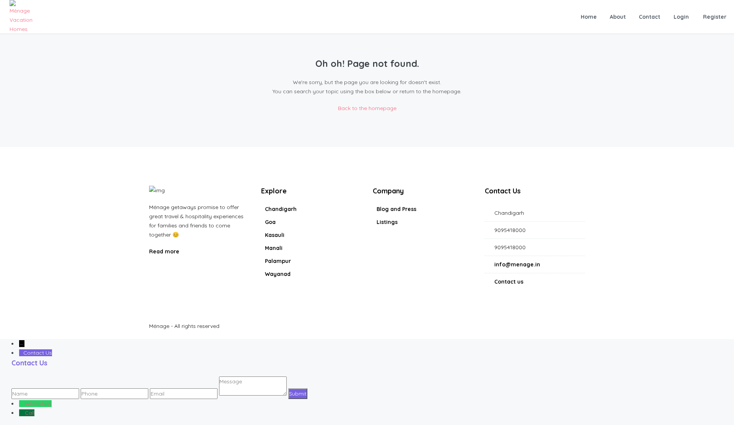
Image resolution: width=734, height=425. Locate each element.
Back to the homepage (367, 108)
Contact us (508, 281)
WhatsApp (38, 403)
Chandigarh (281, 209)
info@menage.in (517, 264)
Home (589, 16)
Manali (274, 248)
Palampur (278, 261)
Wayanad (278, 274)
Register (714, 16)
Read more (165, 251)
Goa (270, 222)
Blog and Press (396, 209)
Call (29, 412)
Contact (649, 16)
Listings (387, 222)
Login (681, 16)
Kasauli (274, 235)
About (618, 16)
